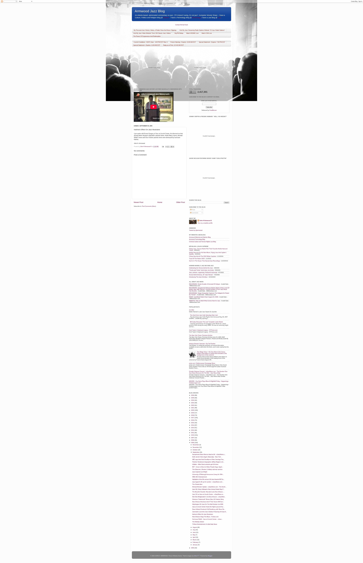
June (194, 532)
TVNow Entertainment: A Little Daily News (204, 524)
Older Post (180, 202)
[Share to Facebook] (172, 147)
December (196, 444)
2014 (193, 425)
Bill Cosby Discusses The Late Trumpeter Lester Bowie (206, 322)
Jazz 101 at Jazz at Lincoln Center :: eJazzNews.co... (208, 494)
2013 (193, 427)
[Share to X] (170, 147)
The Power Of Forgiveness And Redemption (147, 36)
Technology (196, 18)
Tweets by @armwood (195, 230)
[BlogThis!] (168, 147)
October (195, 450)
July (194, 530)
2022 (193, 405)
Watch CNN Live (207, 33)
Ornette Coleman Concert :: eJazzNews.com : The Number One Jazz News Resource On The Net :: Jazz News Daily (208, 372)
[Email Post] (162, 146)
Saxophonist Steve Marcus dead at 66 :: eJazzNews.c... (209, 454)
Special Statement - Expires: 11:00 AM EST (146, 45)
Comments (194, 213)
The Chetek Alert (197, 484)
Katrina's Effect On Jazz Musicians (202, 514)
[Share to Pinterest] (173, 147)
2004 (193, 548)
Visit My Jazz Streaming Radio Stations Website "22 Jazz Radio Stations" (202, 30)
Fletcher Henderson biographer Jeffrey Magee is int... (208, 462)
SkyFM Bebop (178, 33)
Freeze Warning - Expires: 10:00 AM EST (183, 42)
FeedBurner (213, 110)
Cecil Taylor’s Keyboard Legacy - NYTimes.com (203, 330)
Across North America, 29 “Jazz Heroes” (201, 274)
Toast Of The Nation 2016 (197, 258)
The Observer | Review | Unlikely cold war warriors (207, 469)
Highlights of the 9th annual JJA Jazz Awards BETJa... (208, 479)
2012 (193, 430)
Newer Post (138, 202)
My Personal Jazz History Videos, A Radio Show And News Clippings (155, 30)
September (196, 452)
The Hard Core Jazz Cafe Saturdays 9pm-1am (204, 315)
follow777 (197, 556)
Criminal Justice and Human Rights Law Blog (202, 241)
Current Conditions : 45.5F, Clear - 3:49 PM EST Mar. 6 (151, 42)
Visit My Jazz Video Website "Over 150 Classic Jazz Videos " (152, 33)
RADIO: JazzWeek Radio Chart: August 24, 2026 (203, 297)
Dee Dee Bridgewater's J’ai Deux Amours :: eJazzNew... (209, 496)
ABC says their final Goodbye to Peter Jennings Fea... (208, 459)
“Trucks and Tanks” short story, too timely (201, 270)
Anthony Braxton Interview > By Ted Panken (202, 343)
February (196, 542)
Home (159, 202)
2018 (193, 415)
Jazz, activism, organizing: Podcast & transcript (203, 272)
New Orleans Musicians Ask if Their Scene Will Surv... (208, 501)
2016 (193, 420)
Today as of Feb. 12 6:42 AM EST (173, 45)
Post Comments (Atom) (149, 206)
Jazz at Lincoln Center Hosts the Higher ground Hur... (208, 507)
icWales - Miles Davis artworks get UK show (205, 464)
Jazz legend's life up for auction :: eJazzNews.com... (207, 482)
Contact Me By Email (181, 24)
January (195, 544)
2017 (193, 417)
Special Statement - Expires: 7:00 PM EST (212, 42)
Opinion (166, 18)
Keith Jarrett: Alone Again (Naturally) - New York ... (207, 457)
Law (219, 18)
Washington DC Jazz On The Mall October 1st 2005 (207, 504)
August (195, 527)
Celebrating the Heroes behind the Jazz (201, 268)
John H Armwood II (205, 220)
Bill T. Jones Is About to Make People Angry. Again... (207, 467)
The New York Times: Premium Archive (200, 335)
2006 (193, 440)
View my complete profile (205, 223)
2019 (193, 412)
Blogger (210, 556)
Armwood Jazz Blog (150, 11)
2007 (193, 437)
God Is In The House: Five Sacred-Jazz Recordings (204, 261)
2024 (193, 400)
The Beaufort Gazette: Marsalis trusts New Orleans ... (208, 492)
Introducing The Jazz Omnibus (198, 277)
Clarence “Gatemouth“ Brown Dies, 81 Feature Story (208, 499)
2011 (192, 432)
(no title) (191, 310)
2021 (193, 407)
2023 (193, 402)
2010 (193, 435)
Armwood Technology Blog (197, 239)
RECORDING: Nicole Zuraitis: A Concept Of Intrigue (204, 284)
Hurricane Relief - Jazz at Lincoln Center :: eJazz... (207, 519)
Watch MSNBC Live (192, 33)
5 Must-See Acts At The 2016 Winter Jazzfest (202, 256)
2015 (193, 422)
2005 (193, 442)
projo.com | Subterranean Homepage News (202, 363)
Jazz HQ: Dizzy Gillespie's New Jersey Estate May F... (208, 489)
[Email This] (166, 147)
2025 (193, 398)
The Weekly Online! (198, 521)
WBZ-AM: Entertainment (199, 477)
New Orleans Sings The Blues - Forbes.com (205, 516)
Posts (193, 209)
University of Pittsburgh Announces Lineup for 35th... (208, 474)
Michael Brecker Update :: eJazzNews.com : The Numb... (209, 487)
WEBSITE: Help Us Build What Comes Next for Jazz (204, 300)
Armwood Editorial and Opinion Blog (200, 237)
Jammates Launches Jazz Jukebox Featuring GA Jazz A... (209, 511)
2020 (193, 410)
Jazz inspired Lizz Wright (199, 472)
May (194, 535)
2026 (193, 395)
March (195, 539)
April (194, 537)
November (196, 447)
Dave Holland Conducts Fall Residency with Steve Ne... (208, 509)
